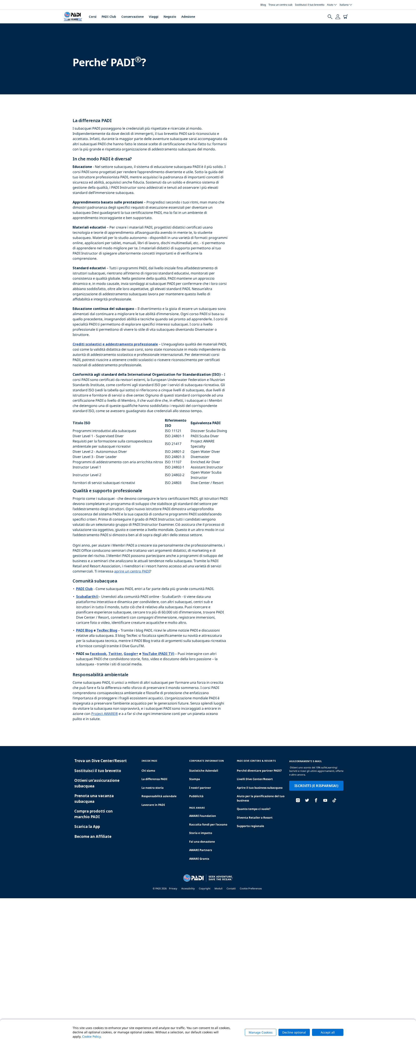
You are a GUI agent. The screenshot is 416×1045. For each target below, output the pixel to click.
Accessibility (188, 888)
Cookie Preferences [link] (251, 888)
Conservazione (132, 17)
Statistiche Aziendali (203, 770)
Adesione (188, 17)
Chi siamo (148, 770)
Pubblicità (196, 796)
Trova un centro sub (280, 4)
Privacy (173, 888)
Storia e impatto (200, 833)
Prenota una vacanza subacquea (94, 798)
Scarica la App (87, 826)
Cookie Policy (91, 1036)
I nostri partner (200, 788)
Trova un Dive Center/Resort (100, 760)
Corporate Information (206, 760)
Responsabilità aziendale (159, 796)
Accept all (328, 1032)
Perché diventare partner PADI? (259, 770)
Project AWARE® (104, 713)
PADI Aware (197, 807)
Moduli (218, 888)
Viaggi (153, 17)
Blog (263, 4)
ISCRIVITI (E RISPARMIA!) (316, 785)
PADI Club (109, 17)
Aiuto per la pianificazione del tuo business (260, 798)
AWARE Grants (199, 859)
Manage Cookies (261, 1032)
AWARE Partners (200, 850)
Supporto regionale (250, 826)
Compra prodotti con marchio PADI (93, 814)
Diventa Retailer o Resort (255, 817)
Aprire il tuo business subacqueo (260, 788)
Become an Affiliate (92, 836)
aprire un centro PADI (132, 571)
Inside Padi (149, 760)
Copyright (204, 888)
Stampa (194, 779)
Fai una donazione (202, 841)
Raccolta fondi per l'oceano (208, 824)
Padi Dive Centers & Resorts (256, 760)
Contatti (231, 888)
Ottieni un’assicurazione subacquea (96, 783)
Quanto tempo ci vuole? (253, 809)
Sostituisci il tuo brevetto (309, 4)
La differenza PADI (154, 779)
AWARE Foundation (202, 816)
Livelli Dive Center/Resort (255, 779)
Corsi (92, 17)
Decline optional (294, 1032)
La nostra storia (152, 788)
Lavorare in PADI (153, 805)
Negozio (170, 17)
